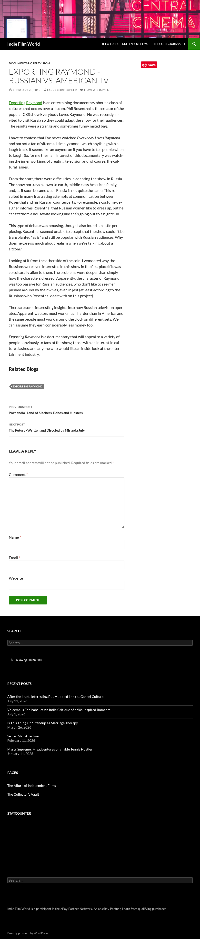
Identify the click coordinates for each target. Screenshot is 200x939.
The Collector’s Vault (169, 43)
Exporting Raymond (25, 102)
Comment (18, 474)
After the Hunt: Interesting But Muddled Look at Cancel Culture (55, 696)
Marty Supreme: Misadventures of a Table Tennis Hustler (49, 749)
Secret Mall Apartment (24, 736)
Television (41, 63)
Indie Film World (23, 44)
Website (16, 578)
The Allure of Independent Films (125, 43)
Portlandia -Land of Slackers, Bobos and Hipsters (46, 410)
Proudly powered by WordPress (27, 933)
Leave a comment (97, 90)
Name (15, 537)
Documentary (20, 63)
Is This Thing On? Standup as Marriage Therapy (42, 723)
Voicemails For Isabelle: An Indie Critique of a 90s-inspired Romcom (58, 710)
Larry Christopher (62, 90)
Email (14, 557)
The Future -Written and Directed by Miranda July (47, 427)
